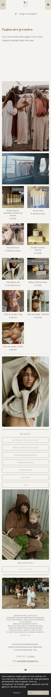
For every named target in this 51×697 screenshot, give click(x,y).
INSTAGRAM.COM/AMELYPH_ (28, 661)
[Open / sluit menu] (3, 4)
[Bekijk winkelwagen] (48, 4)
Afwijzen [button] (17, 693)
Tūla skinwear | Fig (13, 314)
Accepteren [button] (38, 693)
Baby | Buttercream (38, 282)
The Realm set (13, 282)
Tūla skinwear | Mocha (38, 314)
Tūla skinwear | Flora (13, 346)
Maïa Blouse (13, 247)
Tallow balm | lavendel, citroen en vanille (12, 213)
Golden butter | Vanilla (38, 248)
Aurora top (38, 210)
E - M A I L (31, 656)
